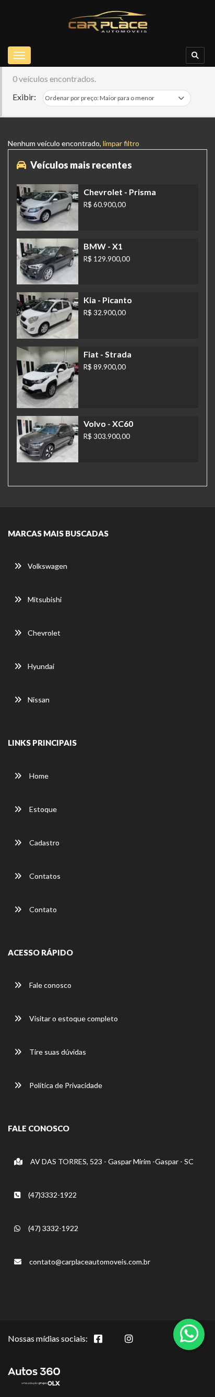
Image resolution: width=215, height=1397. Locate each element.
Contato (42, 909)
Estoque (42, 809)
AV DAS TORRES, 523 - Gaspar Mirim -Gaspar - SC (111, 1161)
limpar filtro (121, 143)
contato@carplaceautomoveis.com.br (89, 1261)
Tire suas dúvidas (57, 1051)
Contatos (44, 875)
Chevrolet (44, 632)
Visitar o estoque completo (73, 1018)
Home (38, 775)
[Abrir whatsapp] (189, 1333)
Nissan (39, 699)
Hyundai (41, 666)
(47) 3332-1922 (52, 1228)
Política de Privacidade (65, 1085)
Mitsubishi (45, 599)
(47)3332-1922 (52, 1194)
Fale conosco (49, 985)
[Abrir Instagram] (137, 1344)
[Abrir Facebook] (106, 1344)
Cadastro (43, 842)
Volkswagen (47, 566)
